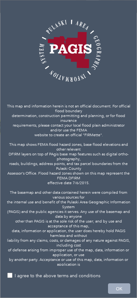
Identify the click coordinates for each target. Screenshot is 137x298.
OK (119, 288)
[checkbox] (68, 276)
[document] (68, 136)
